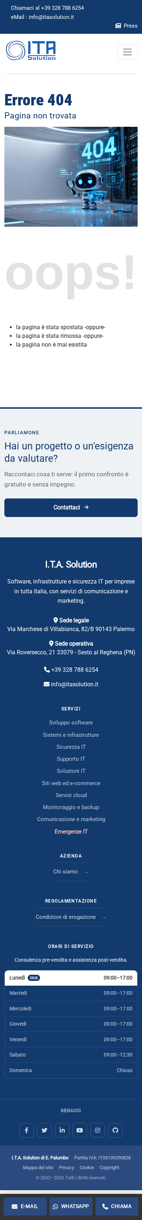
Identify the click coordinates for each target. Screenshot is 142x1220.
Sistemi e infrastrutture (71, 735)
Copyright (109, 1167)
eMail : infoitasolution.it (42, 17)
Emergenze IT (71, 831)
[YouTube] (79, 1130)
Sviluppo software (71, 722)
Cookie (87, 1167)
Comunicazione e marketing (71, 819)
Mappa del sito (38, 1167)
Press (130, 26)
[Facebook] (26, 1130)
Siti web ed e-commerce (71, 783)
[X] (44, 1130)
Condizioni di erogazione (66, 917)
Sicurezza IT (71, 747)
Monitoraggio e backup (71, 807)
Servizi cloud (71, 795)
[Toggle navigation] (127, 52)
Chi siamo (65, 871)
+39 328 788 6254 (74, 669)
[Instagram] (97, 1130)
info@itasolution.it (74, 684)
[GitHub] (115, 1130)
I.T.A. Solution (71, 564)
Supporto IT (71, 759)
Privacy (66, 1167)
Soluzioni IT (71, 771)
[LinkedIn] (62, 1130)
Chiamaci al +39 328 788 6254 (47, 8)
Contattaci (67, 507)
